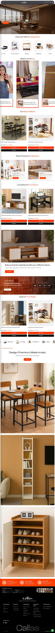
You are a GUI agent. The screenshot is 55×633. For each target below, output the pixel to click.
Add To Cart (14, 147)
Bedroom (25, 615)
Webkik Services (48, 631)
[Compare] (26, 121)
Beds (20, 591)
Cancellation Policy (37, 614)
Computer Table (21, 592)
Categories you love (7, 588)
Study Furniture (26, 606)
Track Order (15, 610)
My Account (15, 606)
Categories (26, 604)
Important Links (36, 605)
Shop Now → (7, 289)
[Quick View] (26, 119)
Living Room (25, 610)
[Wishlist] (45, 2)
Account (15, 604)
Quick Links (6, 604)
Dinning (24, 611)
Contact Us (5, 611)
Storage (25, 608)
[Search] (48, 2)
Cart (4, 610)
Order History (16, 608)
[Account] (50, 2)
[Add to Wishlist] (26, 117)
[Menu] (3, 2)
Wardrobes (23, 591)
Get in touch (46, 604)
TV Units (13, 591)
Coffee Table (9, 591)
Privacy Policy (36, 608)
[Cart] (52, 2)
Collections (5, 608)
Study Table (10, 592)
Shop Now (5, 22)
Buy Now (14, 150)
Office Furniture (26, 613)
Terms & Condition (37, 616)
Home (4, 606)
